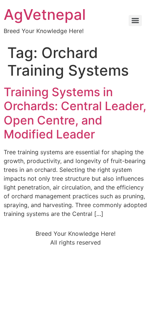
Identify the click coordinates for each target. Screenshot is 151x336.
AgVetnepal (45, 15)
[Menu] (135, 20)
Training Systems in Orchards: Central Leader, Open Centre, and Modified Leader (75, 113)
